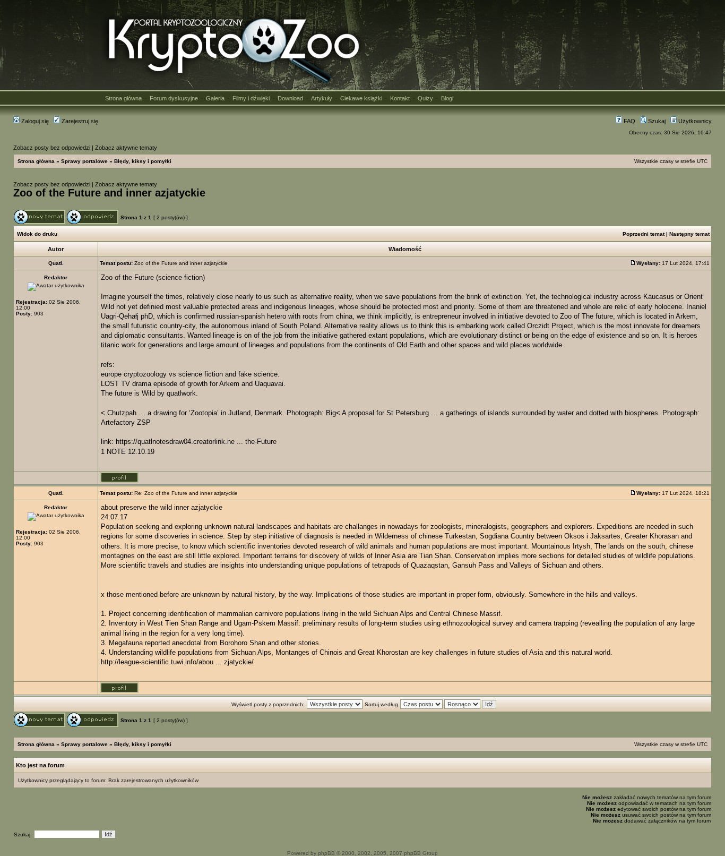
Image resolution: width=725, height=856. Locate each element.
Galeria (215, 98)
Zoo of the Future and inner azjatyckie (109, 193)
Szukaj (656, 121)
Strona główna (123, 98)
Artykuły (321, 98)
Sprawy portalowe (84, 161)
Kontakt (400, 98)
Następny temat (689, 234)
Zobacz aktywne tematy (126, 147)
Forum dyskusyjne (174, 98)
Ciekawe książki (361, 98)
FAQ (628, 121)
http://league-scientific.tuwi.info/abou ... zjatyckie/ (177, 662)
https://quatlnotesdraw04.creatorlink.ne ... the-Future (196, 442)
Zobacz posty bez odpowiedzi (51, 147)
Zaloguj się (34, 121)
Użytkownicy (694, 121)
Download (290, 98)
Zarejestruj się (79, 121)
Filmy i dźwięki (251, 98)
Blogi (447, 98)
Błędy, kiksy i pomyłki (142, 161)
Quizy (425, 98)
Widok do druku (37, 234)
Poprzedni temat (643, 234)
